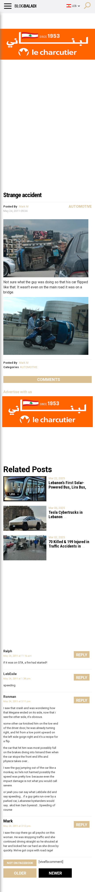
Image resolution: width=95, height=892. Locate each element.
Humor (28, 19)
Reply (81, 654)
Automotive (80, 206)
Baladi (60, 19)
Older (20, 873)
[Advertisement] (47, 138)
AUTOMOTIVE (28, 367)
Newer (55, 873)
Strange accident (22, 195)
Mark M (23, 206)
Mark (8, 821)
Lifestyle (10, 19)
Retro (44, 19)
